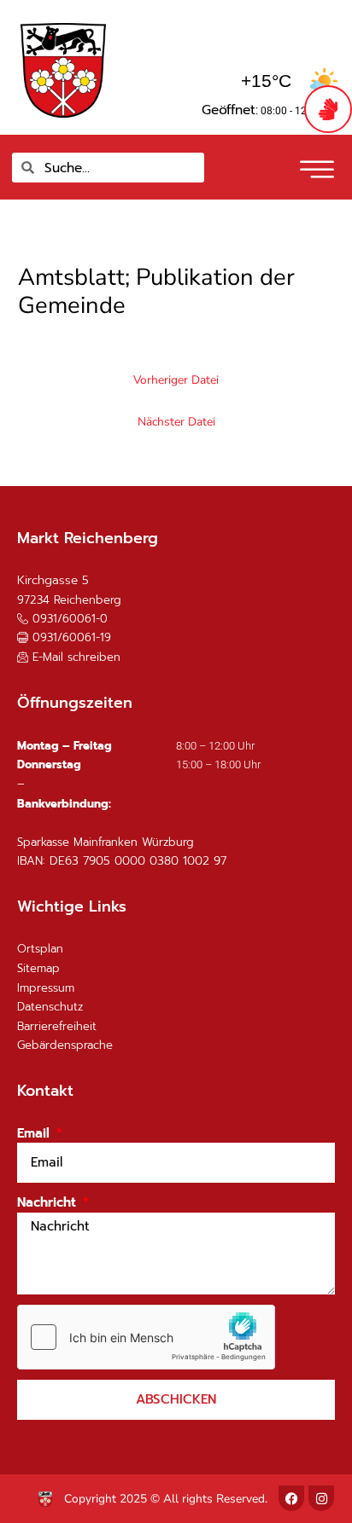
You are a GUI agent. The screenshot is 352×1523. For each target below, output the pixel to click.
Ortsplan (40, 949)
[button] (315, 164)
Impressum (45, 988)
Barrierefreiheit (57, 1026)
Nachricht (48, 1202)
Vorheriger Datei (176, 380)
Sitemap (38, 968)
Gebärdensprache (65, 1045)
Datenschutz (50, 1007)
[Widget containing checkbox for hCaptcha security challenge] (146, 1337)
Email (35, 1133)
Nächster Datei (176, 422)
